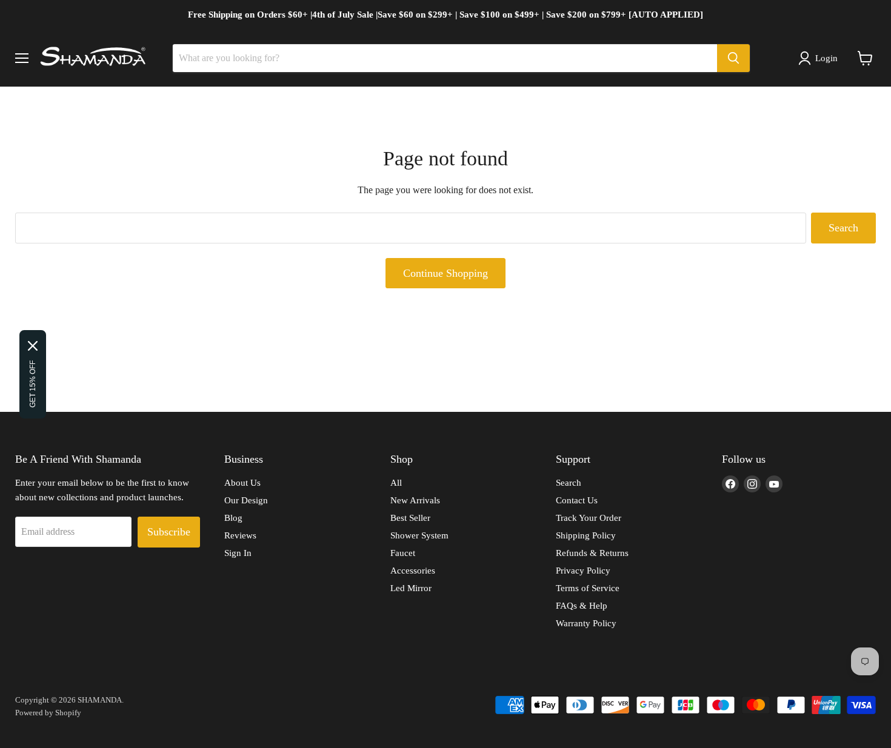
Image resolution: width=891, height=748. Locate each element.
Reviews (240, 535)
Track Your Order (588, 518)
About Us (242, 483)
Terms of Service (587, 588)
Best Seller (410, 518)
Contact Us (577, 500)
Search (843, 228)
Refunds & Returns (592, 553)
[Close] (33, 346)
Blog (233, 518)
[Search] (733, 58)
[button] (820, 58)
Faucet (402, 553)
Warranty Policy (586, 623)
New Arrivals (415, 500)
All (396, 483)
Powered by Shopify (48, 712)
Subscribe (168, 532)
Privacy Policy (583, 570)
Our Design (246, 500)
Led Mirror (411, 588)
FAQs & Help (581, 606)
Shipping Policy (586, 535)
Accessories (412, 570)
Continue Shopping (445, 273)
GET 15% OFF (32, 384)
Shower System (419, 535)
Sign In (238, 553)
